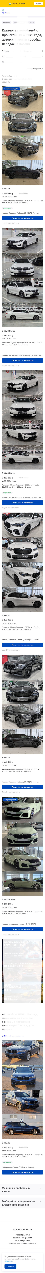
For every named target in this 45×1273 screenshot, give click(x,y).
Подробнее (8, 1261)
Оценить (38, 3)
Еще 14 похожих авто (11, 650)
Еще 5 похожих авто (10, 365)
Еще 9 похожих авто (10, 934)
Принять (10, 1266)
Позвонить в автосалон (22, 218)
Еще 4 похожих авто (10, 508)
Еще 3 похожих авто (10, 223)
